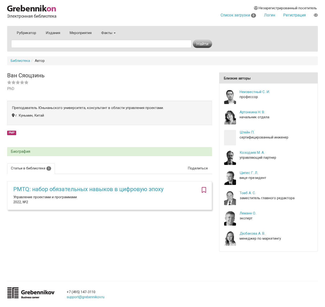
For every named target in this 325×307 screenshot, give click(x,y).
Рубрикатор (26, 33)
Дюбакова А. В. (252, 233)
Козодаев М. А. (252, 152)
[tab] (109, 151)
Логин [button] (269, 15)
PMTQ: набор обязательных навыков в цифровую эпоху (88, 189)
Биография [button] (20, 151)
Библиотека (20, 61)
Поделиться (198, 168)
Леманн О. (248, 213)
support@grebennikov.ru (85, 297)
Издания (53, 33)
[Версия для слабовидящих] (316, 15)
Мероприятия (81, 33)
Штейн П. (247, 132)
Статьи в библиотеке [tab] (30, 168)
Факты (107, 33)
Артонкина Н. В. (252, 112)
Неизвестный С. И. (255, 92)
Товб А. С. (248, 193)
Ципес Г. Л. (249, 173)
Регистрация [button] (294, 15)
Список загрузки (237, 15)
